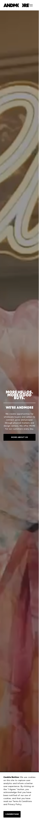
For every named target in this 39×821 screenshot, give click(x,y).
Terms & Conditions (22, 801)
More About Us (19, 437)
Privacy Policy (14, 804)
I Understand (12, 814)
